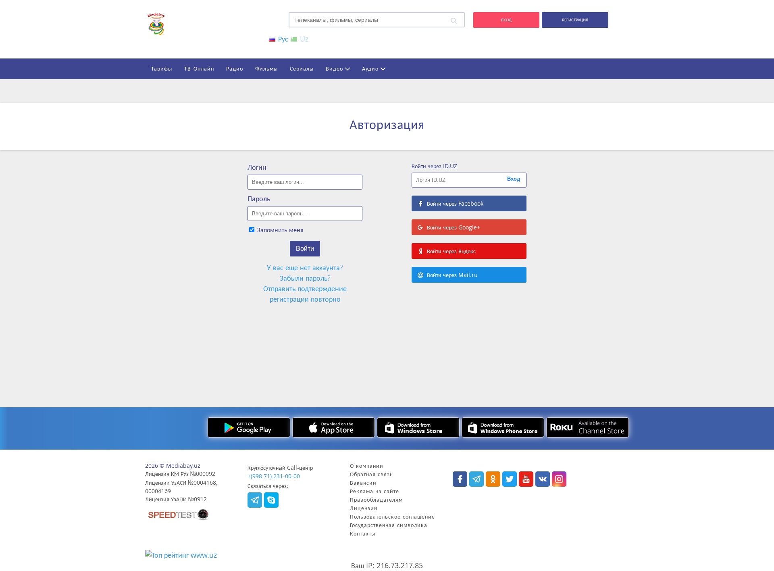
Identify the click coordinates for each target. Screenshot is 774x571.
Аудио (371, 68)
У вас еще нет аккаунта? (305, 267)
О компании (366, 465)
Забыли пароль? (305, 278)
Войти (305, 248)
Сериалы (302, 68)
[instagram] (178, 515)
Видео (335, 68)
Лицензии (364, 508)
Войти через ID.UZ (434, 166)
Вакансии (363, 482)
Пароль (259, 198)
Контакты (362, 533)
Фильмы (266, 68)
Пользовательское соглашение (392, 516)
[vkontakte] (542, 479)
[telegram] (255, 500)
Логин (257, 167)
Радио (234, 68)
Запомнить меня (280, 229)
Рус (282, 39)
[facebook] (460, 479)
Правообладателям (376, 499)
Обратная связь (371, 474)
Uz (303, 39)
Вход (506, 20)
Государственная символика (388, 525)
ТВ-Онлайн (199, 68)
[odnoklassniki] (493, 479)
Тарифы (161, 68)
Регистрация (575, 20)
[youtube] (526, 479)
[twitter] (509, 479)
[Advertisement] (387, 335)
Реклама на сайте (374, 491)
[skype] (271, 500)
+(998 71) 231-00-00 (274, 476)
